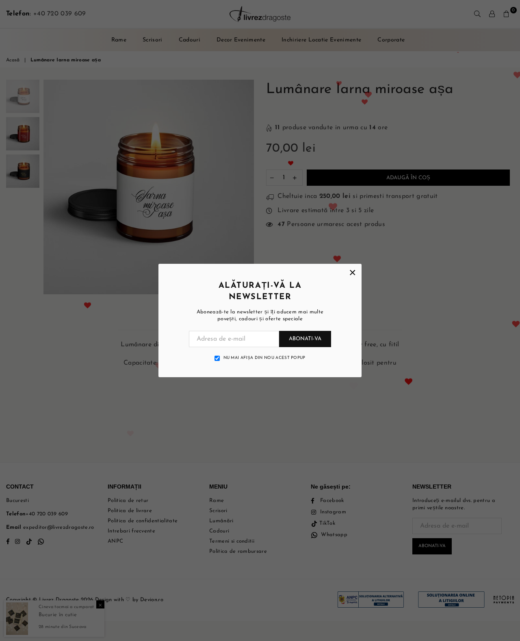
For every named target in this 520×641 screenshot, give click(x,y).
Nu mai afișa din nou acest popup (264, 358)
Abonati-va (305, 338)
